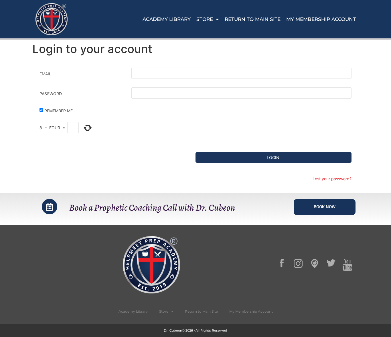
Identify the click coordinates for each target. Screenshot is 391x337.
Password (51, 94)
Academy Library (167, 19)
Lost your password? (332, 178)
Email (45, 74)
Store (204, 19)
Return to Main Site (253, 19)
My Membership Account (321, 19)
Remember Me (58, 111)
